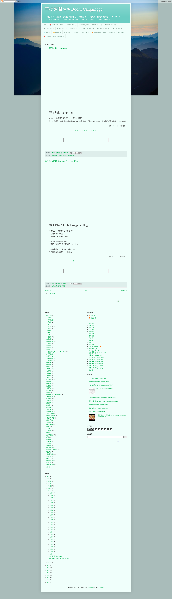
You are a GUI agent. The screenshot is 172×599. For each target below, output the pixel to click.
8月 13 (52, 537)
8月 (49, 491)
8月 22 (52, 515)
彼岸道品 (48, 384)
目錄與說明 (49, 358)
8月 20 (52, 520)
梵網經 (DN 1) (71, 24)
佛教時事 (48, 375)
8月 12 (52, 539)
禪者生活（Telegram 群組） (96, 368)
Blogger (102, 587)
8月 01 (52, 554)
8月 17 (52, 527)
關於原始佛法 (50, 460)
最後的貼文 (49, 420)
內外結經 (48, 339)
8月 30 (52, 495)
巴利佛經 (48, 345)
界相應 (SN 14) (117, 28)
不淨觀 (48, 335)
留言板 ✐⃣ (91, 370)
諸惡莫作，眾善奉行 (52, 450)
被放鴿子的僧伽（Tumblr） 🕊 (97, 353)
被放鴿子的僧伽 (50, 416)
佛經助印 (48, 377)
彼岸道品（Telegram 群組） (96, 363)
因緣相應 (48, 364)
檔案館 (91, 340)
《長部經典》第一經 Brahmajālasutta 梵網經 (101, 385)
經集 (47, 437)
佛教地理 (48, 373)
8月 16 (52, 529)
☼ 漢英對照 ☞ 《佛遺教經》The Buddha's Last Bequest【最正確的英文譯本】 (111, 415)
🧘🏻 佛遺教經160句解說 (99, 32)
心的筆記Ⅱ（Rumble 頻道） (97, 357)
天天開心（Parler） (94, 351)
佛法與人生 (49, 369)
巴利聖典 (48, 350)
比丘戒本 (76, 32)
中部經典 (48, 337)
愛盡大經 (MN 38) (88, 28)
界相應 (48, 392)
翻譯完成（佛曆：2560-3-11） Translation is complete (103, 401)
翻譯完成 (48, 458)
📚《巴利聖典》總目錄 (56, 24)
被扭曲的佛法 (50, 413)
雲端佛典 (48, 433)
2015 (48, 577)
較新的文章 (48, 290)
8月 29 (52, 498)
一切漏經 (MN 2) (49, 28)
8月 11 (52, 542)
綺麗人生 (91, 342)
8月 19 (52, 522)
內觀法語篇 (54, 155)
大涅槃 (91, 338)
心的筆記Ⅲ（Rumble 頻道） (97, 359)
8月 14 (52, 534)
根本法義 (48, 407)
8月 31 (52, 493)
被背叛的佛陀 (50, 418)
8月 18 (52, 524)
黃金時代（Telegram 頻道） (96, 366)
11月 (49, 483)
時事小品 (48, 405)
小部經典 (48, 330)
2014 (48, 580)
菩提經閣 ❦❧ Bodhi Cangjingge (73, 9)
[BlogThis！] (75, 153)
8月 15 (52, 532)
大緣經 (48, 328)
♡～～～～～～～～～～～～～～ (86, 130)
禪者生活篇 (49, 454)
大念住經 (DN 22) (110, 24)
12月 (49, 481)
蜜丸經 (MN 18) (62, 28)
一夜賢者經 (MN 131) (103, 28)
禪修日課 (48, 456)
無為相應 (48, 422)
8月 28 (52, 500)
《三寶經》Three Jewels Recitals (97, 378)
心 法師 (93, 315)
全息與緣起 (49, 360)
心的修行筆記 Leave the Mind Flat (66, 155)
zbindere (90, 587)
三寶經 (48, 324)
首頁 (86, 290)
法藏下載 (91, 325)
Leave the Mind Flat (51, 469)
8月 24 (52, 510)
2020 (48, 565)
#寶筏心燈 (49, 315)
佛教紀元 (91, 344)
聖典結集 (91, 327)
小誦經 (48, 333)
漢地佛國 (48, 445)
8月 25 (52, 507)
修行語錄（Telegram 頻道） (96, 361)
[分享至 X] (77, 153)
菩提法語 (48, 428)
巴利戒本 (48, 347)
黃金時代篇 (49, 435)
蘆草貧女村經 (50, 465)
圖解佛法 (91, 336)
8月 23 (52, 512)
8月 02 (52, 551)
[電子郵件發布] (70, 153)
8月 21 (52, 517)
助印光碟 (121, 32)
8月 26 (52, 505)
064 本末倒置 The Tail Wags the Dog (61, 160)
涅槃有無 (48, 409)
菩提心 (48, 426)
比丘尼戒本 (85, 32)
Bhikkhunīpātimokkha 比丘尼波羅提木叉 (100, 381)
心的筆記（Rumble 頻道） (96, 355)
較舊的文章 (123, 290)
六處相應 (48, 343)
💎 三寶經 (47, 32)
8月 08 (52, 549)
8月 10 (52, 544)
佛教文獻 (48, 371)
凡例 (45, 24)
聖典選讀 (48, 443)
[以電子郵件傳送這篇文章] (74, 153)
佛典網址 (91, 323)
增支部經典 (49, 448)
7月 (49, 562)
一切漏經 (48, 318)
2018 (48, 570)
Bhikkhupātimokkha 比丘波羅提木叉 (98, 404)
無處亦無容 (49, 424)
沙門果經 (48, 381)
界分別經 (48, 390)
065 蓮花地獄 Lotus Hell (56, 48)
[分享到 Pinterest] (81, 153)
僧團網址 (91, 331)
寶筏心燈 (67, 32)
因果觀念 (48, 362)
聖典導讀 (48, 441)
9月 (49, 488)
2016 (48, 575)
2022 (48, 476)
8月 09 (52, 546)
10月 (49, 486)
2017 (48, 573)
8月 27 (52, 503)
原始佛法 (48, 403)
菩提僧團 (48, 430)
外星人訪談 (49, 354)
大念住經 (48, 326)
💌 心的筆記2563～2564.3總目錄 (54, 36)
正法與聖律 (49, 356)
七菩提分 (48, 322)
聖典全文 (112, 32)
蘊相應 (48, 467)
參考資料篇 (49, 411)
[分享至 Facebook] (79, 153)
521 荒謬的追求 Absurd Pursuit (104, 388)
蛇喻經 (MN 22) (74, 28)
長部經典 (48, 388)
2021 (48, 479)
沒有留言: (65, 153)
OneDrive (91, 329)
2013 (48, 582)
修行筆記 (48, 398)
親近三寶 (48, 452)
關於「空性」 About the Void (97, 411)
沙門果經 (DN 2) (84, 24)
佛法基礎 (48, 367)
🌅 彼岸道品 (57, 32)
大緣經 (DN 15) (97, 24)
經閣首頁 (48, 439)
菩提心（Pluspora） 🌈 (95, 346)
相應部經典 (49, 396)
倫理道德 (48, 401)
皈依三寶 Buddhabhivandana (53, 394)
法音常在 (48, 386)
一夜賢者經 (49, 320)
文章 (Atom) (52, 293)
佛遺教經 (48, 379)
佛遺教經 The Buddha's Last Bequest (98, 408)
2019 (48, 568)
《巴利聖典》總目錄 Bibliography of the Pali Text (102, 397)
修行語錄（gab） (93, 349)
